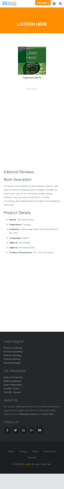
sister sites (48, 414)
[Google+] (31, 430)
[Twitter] (15, 430)
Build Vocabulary (12, 381)
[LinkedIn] (23, 430)
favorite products (28, 414)
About (11, 451)
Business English (12, 362)
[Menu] (54, 3)
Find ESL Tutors (11, 388)
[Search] (60, 3)
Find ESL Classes (12, 392)
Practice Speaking (13, 351)
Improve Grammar (13, 377)
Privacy (23, 451)
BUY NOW (32, 88)
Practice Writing (12, 359)
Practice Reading (12, 355)
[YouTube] (39, 430)
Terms (35, 451)
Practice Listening (13, 347)
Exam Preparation (13, 384)
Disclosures (50, 451)
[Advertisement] (32, 124)
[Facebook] (7, 430)
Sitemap (32, 457)
